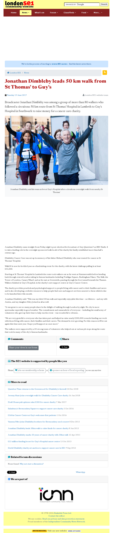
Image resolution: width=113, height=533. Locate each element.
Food (84, 12)
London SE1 (15, 73)
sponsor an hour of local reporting (68, 370)
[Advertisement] (56, 38)
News (25, 12)
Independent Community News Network (66, 522)
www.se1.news (74, 531)
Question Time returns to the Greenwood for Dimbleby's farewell (37, 389)
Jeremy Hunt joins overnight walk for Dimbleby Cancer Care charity (38, 396)
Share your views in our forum (23, 348)
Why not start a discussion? (32, 464)
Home (13, 12)
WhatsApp (80, 472)
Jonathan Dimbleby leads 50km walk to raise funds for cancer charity (38, 428)
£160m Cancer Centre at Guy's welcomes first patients (32, 415)
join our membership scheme (30, 370)
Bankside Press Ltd (62, 513)
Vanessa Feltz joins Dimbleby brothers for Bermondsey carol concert (38, 422)
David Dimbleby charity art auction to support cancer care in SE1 (36, 448)
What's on (39, 12)
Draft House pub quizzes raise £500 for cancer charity (32, 402)
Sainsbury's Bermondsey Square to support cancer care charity (35, 409)
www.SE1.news (59, 64)
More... (97, 12)
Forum (53, 12)
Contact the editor (56, 516)
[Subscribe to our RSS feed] (105, 72)
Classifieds (69, 12)
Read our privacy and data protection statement (63, 519)
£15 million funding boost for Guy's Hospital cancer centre (34, 442)
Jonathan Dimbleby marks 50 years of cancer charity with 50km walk (38, 435)
